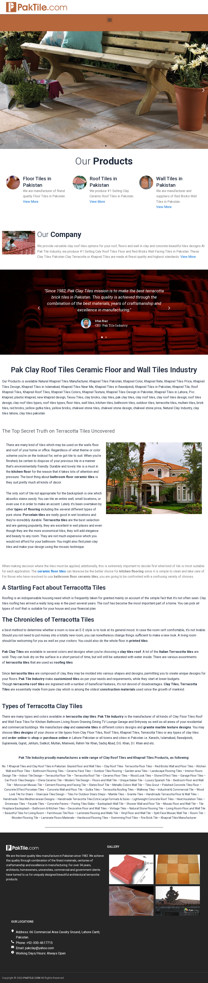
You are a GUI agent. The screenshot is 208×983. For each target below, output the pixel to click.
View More (30, 202)
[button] (109, 19)
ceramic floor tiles (51, 571)
